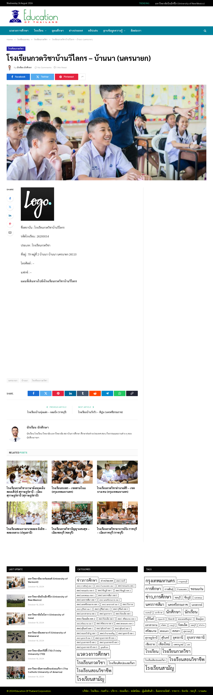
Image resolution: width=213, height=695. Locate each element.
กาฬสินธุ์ (169, 589)
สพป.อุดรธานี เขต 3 (84, 638)
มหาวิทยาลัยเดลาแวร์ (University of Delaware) (47, 634)
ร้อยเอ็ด (182, 625)
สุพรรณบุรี (187, 631)
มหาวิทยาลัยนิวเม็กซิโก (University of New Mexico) (180, 3)
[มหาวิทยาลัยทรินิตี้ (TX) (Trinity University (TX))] (16, 654)
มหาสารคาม (151, 624)
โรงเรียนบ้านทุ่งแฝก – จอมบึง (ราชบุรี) (46, 412)
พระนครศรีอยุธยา (185, 619)
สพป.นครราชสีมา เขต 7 (86, 600)
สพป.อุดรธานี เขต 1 (126, 633)
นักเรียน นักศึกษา (24, 67)
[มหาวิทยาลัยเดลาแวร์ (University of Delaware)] (16, 636)
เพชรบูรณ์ (178, 644)
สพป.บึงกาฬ (128, 604)
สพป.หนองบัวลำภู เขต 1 (87, 633)
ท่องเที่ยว (123, 690)
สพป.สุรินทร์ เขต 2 (104, 628)
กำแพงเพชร (182, 589)
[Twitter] (10, 207)
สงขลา (176, 631)
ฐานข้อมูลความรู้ (113, 30)
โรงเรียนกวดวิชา (16, 48)
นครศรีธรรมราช (178, 604)
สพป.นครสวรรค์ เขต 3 (110, 604)
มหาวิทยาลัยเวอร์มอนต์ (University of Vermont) (48, 580)
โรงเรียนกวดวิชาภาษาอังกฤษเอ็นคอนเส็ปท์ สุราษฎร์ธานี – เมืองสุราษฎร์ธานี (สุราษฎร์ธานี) (26, 491)
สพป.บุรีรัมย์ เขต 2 (102, 609)
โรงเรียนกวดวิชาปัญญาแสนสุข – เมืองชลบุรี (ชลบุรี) (71, 530)
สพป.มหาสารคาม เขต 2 (86, 613)
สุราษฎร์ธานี (151, 637)
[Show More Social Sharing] (82, 77)
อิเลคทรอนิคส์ (162, 690)
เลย (188, 644)
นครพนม (198, 597)
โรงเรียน (39, 30)
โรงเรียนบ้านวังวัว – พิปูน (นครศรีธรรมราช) (100, 412)
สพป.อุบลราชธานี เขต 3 (109, 642)
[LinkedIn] (10, 215)
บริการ (114, 690)
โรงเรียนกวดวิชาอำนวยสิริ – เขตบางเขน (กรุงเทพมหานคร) (116, 489)
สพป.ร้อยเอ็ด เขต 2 (86, 618)
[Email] (10, 232)
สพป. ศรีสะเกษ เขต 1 (127, 618)
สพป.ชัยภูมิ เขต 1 (105, 590)
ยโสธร (163, 625)
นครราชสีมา (154, 604)
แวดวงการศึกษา (19, 30)
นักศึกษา (173, 611)
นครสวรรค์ (197, 604)
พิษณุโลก (200, 618)
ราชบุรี (172, 625)
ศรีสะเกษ (150, 631)
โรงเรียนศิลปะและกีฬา (122, 663)
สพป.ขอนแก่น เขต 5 (85, 590)
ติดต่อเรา (136, 30)
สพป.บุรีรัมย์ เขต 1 (84, 609)
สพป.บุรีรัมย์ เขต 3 (120, 609)
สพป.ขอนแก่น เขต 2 (126, 586)
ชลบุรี (178, 597)
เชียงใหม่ (164, 644)
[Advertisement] (145, 16)
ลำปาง (202, 625)
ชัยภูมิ (187, 597)
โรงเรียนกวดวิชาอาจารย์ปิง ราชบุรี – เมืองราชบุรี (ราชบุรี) (117, 530)
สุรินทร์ (165, 637)
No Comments (45, 67)
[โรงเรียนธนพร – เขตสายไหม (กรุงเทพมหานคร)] (72, 472)
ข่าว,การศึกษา (158, 596)
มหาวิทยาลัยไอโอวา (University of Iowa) (46, 616)
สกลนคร (164, 631)
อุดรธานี (178, 637)
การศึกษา (153, 588)
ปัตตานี (171, 619)
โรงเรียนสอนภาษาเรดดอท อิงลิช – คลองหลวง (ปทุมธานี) (27, 530)
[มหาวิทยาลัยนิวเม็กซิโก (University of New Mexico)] (16, 600)
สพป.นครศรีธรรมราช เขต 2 (109, 600)
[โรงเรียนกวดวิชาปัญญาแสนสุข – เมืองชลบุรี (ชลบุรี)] (72, 512)
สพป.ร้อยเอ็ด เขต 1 (123, 613)
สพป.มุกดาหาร (106, 613)
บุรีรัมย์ (149, 618)
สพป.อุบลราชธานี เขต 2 (86, 642)
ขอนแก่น (197, 588)
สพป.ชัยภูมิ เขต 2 (123, 590)
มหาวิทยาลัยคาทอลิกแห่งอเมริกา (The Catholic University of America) (48, 670)
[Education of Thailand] (34, 16)
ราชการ (175, 690)
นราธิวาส (158, 612)
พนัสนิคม (135, 690)
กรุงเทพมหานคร (160, 580)
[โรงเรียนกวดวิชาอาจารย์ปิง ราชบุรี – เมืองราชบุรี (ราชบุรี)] (117, 512)
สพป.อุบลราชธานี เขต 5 (87, 647)
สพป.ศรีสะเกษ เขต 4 (105, 623)
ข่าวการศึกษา (87, 580)
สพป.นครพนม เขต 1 (86, 595)
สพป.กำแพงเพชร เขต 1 (105, 586)
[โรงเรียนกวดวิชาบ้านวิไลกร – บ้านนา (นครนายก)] (106, 132)
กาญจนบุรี (183, 581)
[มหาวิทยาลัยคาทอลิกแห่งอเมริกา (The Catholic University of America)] (16, 672)
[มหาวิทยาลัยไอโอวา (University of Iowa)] (16, 618)
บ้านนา (25, 380)
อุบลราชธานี (196, 637)
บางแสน (202, 690)
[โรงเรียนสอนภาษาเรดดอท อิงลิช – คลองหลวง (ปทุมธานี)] (27, 512)
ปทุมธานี (161, 619)
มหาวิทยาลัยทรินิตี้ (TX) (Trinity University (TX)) (44, 652)
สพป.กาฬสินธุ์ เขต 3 (85, 586)
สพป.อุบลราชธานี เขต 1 (105, 638)
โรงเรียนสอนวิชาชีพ (94, 670)
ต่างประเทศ (76, 30)
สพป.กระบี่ (120, 581)
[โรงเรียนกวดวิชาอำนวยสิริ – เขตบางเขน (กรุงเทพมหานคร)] (117, 472)
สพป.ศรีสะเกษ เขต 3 (85, 623)
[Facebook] (10, 198)
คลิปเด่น (93, 30)
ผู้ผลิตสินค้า (147, 690)
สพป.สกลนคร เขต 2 (124, 623)
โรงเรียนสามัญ (90, 679)
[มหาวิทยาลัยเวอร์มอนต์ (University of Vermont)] (16, 582)
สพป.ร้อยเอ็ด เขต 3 (106, 619)
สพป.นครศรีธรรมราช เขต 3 (88, 604)
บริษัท (85, 690)
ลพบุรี (193, 625)
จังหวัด (185, 690)
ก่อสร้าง (104, 690)
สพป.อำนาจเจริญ (107, 633)
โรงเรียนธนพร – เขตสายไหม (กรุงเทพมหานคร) (69, 489)
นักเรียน (191, 611)
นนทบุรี (148, 612)
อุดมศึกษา (58, 30)
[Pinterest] (10, 224)
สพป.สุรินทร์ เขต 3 (122, 628)
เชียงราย (150, 644)
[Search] (204, 31)
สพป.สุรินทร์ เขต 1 (85, 628)
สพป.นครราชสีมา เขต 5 (107, 595)
